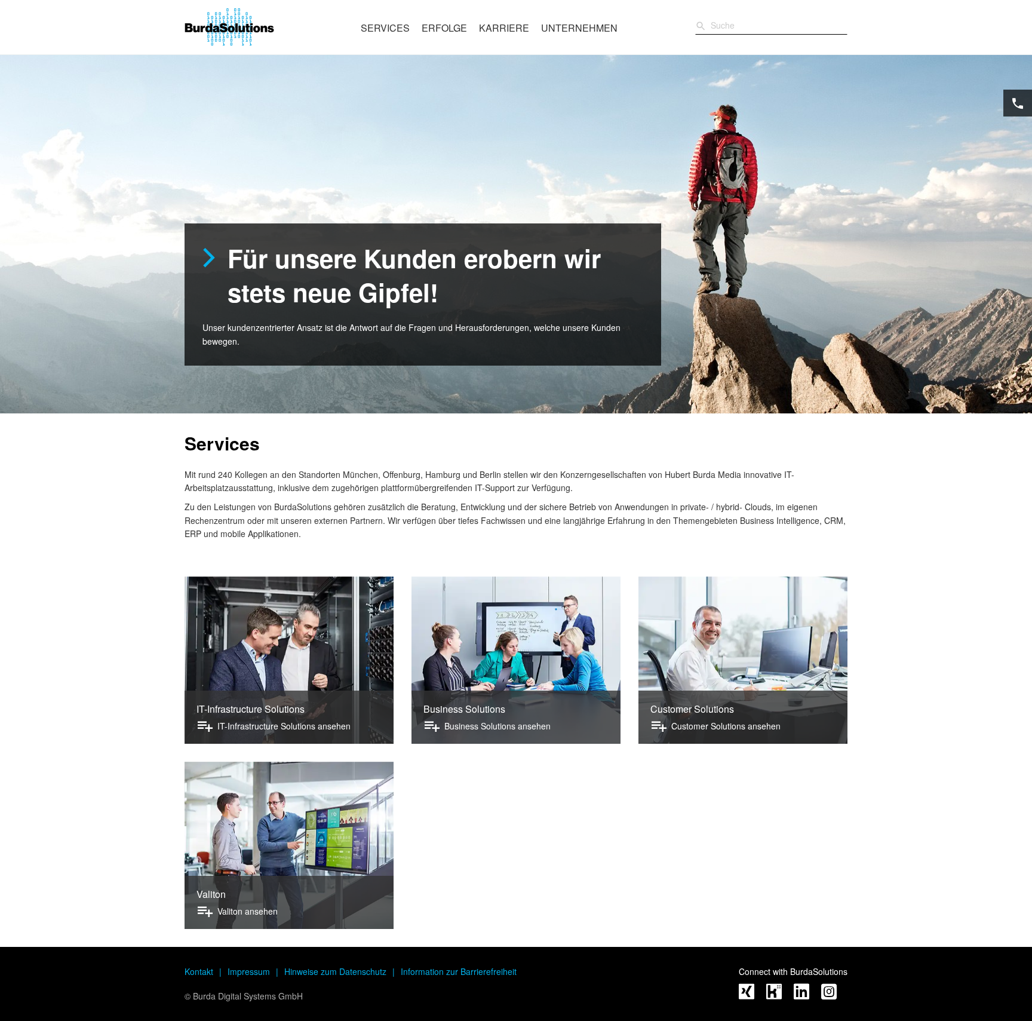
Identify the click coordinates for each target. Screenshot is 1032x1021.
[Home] (261, 27)
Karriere (504, 28)
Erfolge (444, 28)
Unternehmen (579, 28)
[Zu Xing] (746, 992)
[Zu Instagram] (829, 992)
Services (385, 28)
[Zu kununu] (774, 992)
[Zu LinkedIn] (801, 992)
